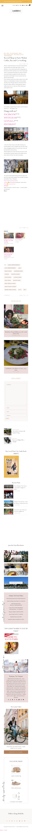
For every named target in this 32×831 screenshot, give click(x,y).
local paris (8, 280)
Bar (5, 53)
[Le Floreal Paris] (20, 235)
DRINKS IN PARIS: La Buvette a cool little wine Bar (8, 241)
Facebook (6, 185)
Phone (5, 184)
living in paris (17, 277)
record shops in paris (10, 289)
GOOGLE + (9, 121)
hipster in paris (15, 274)
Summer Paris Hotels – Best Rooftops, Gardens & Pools (21, 502)
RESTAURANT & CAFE (19, 54)
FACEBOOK (9, 114)
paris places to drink (10, 286)
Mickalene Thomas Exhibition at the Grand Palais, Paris (16, 332)
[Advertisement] (16, 34)
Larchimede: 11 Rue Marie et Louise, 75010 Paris (16, 369)
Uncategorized (8, 55)
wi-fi (20, 289)
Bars (8, 53)
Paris (20, 53)
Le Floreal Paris (19, 239)
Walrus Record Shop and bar (11, 180)
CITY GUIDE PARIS (14, 53)
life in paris (8, 277)
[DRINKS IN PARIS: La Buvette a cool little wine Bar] (9, 235)
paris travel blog (8, 54)
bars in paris (8, 271)
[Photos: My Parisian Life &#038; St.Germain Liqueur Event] (9, 249)
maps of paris (16, 280)
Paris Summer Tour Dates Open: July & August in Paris (20, 487)
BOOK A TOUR (3, 830)
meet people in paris (10, 283)
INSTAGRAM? (10, 117)
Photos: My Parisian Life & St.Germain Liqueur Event (8, 254)
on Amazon (25, 1)
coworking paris (18, 271)
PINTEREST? (10, 124)
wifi (25, 289)
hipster (7, 274)
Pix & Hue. (26, 826)
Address (6, 182)
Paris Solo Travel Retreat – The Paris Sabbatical (20, 510)
